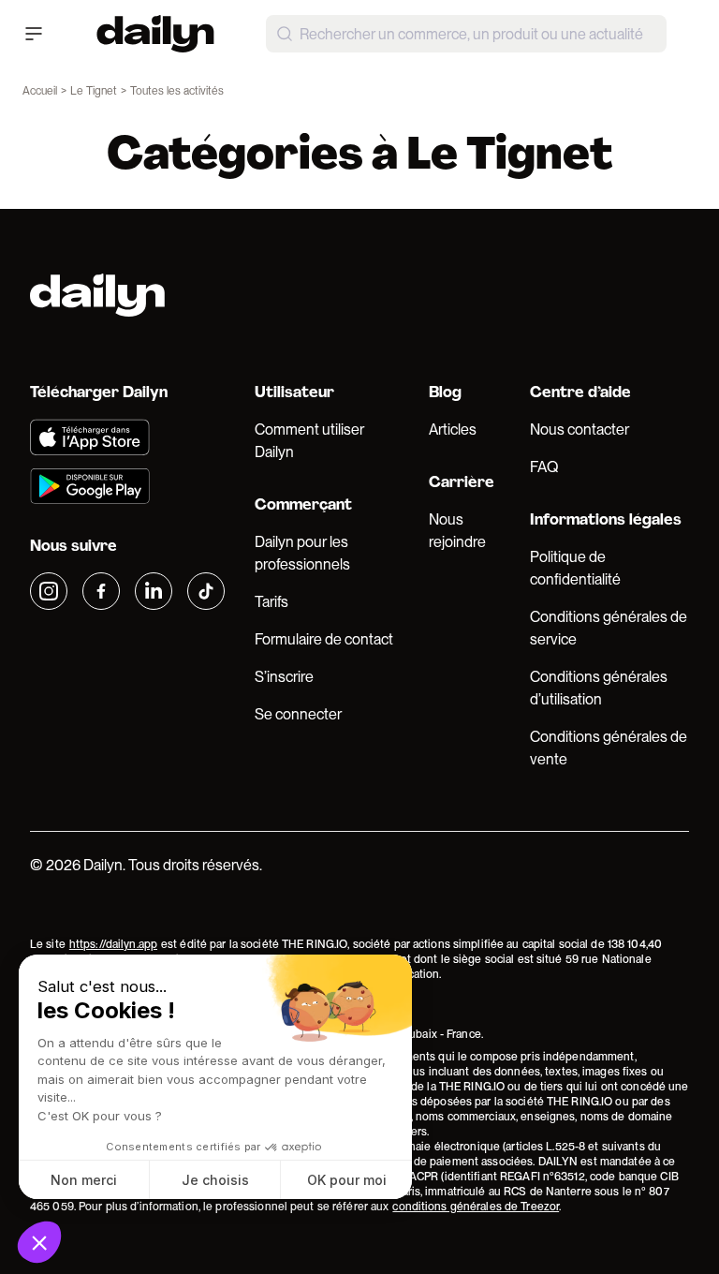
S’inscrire (284, 677)
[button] (39, 1242)
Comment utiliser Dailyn (309, 441)
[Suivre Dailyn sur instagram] (48, 591)
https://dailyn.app (113, 944)
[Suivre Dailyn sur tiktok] (206, 591)
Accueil (39, 90)
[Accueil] (155, 33)
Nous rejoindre (457, 531)
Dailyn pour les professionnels (302, 553)
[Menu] (33, 33)
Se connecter (298, 714)
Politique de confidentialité (575, 568)
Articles (453, 429)
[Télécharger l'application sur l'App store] (127, 437)
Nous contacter (579, 429)
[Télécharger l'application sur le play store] (127, 486)
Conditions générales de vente (608, 748)
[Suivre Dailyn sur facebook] (101, 591)
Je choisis (215, 1180)
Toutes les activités (177, 90)
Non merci (84, 1180)
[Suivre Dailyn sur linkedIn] (153, 591)
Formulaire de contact (324, 639)
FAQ (544, 467)
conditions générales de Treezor (475, 1206)
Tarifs (271, 602)
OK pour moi (347, 1180)
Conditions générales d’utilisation (599, 688)
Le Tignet (93, 90)
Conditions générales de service (608, 628)
